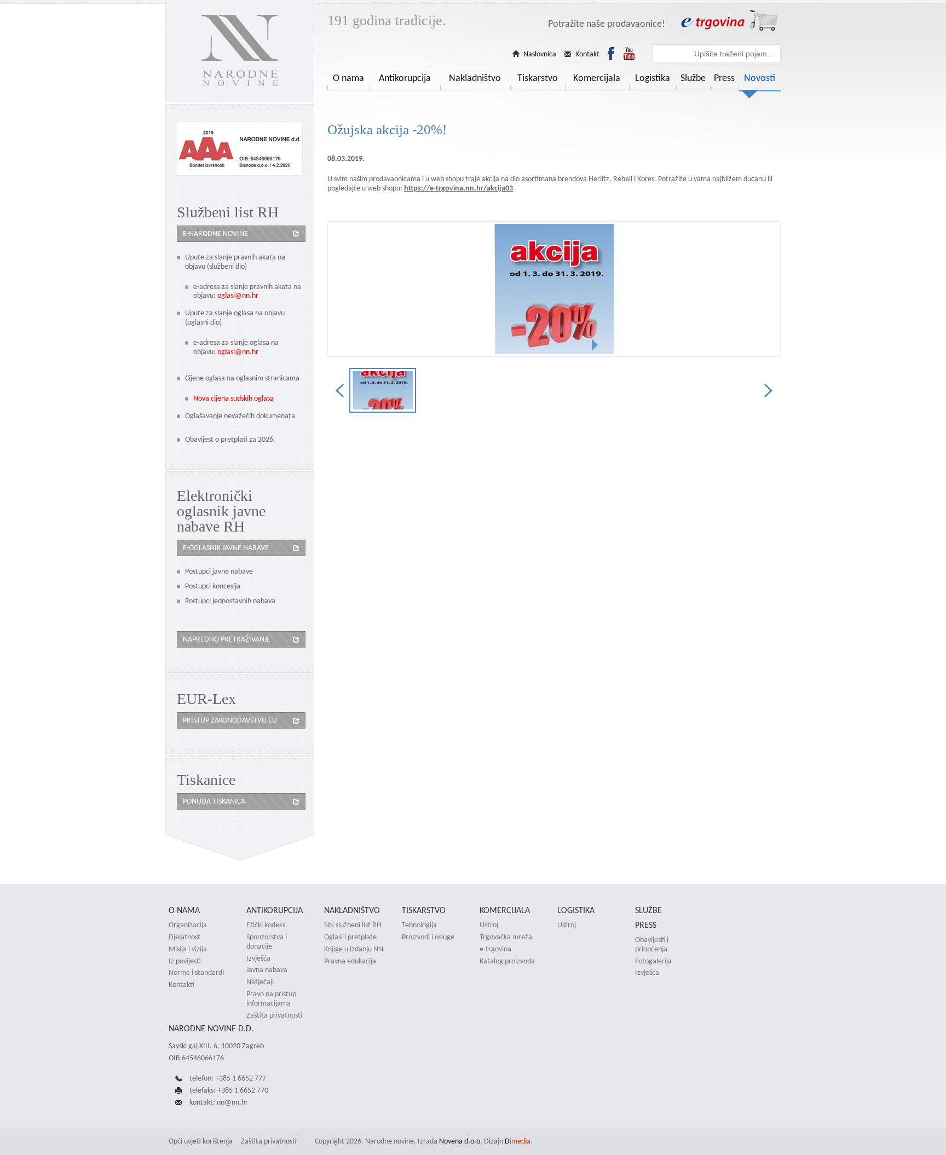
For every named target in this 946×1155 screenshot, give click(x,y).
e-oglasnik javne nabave (226, 547)
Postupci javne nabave (219, 571)
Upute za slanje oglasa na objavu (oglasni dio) (235, 317)
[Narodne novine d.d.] (239, 51)
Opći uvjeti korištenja (201, 1141)
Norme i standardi (196, 972)
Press (724, 78)
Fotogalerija (653, 961)
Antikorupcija (405, 78)
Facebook (611, 53)
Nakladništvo (475, 78)
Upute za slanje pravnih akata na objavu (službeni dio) (235, 261)
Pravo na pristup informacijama (271, 999)
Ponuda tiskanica (214, 801)
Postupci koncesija (212, 586)
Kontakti (181, 984)
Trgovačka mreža (506, 937)
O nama (348, 78)
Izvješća (258, 958)
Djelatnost (184, 937)
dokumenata (275, 415)
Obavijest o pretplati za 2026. (230, 439)
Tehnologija (419, 925)
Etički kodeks (265, 925)
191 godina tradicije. (386, 20)
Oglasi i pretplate (350, 937)
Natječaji (260, 982)
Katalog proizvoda (507, 961)
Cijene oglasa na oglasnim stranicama (242, 378)
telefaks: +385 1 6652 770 (228, 1090)
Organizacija (188, 925)
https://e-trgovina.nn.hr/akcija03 (458, 188)
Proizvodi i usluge (428, 937)
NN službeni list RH (353, 925)
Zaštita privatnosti (274, 1015)
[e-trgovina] (729, 20)
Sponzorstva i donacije (266, 942)
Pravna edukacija (350, 961)
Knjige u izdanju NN (353, 949)
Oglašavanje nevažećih (220, 415)
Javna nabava (266, 970)
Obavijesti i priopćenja (651, 944)
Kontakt (587, 54)
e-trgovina (495, 949)
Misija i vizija (188, 949)
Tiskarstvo (537, 78)
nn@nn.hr (232, 1102)
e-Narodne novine (215, 233)
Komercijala (596, 78)
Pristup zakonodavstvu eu (230, 720)
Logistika (652, 78)
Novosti (759, 78)
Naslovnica (539, 54)
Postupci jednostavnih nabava (230, 600)
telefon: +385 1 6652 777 (227, 1078)
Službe (693, 78)
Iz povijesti (185, 961)
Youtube (629, 53)
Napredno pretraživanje (226, 639)
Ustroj (489, 925)
